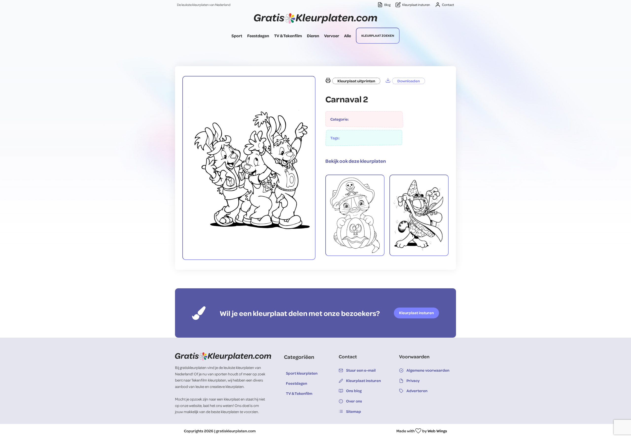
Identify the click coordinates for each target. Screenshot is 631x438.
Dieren (313, 35)
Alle (347, 35)
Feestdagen (258, 35)
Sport (236, 35)
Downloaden (408, 80)
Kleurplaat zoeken (377, 35)
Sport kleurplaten (301, 373)
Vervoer (331, 35)
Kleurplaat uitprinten (356, 80)
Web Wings (437, 430)
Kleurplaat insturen (416, 312)
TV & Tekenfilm (288, 35)
